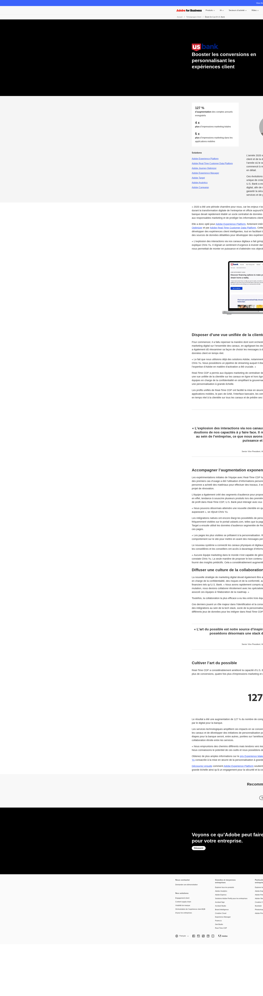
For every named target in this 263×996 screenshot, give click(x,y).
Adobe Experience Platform (205, 158)
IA (221, 10)
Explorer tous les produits (224, 887)
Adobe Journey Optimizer (204, 168)
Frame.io (218, 921)
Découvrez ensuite (202, 766)
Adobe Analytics (200, 182)
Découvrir (198, 848)
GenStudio (219, 924)
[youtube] (212, 936)
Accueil (179, 17)
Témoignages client (193, 17)
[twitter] (203, 936)
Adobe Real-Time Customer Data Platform (212, 163)
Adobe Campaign (200, 187)
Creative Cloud (220, 913)
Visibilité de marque (182, 905)
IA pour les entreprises (183, 913)
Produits (209, 10)
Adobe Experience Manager (205, 173)
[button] (181, 936)
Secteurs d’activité (237, 10)
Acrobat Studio (220, 906)
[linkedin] (208, 936)
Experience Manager (223, 917)
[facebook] (193, 936)
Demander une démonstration (186, 885)
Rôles (254, 10)
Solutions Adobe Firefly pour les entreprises (231, 898)
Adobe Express (220, 895)
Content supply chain (183, 902)
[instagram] (198, 936)
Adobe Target (198, 178)
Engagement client (182, 898)
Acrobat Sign (220, 902)
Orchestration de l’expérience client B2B (190, 909)
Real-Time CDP (221, 928)
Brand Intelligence (222, 910)
